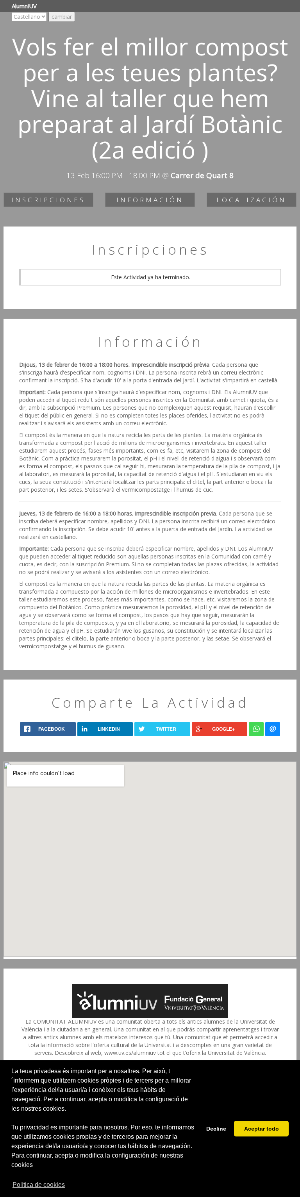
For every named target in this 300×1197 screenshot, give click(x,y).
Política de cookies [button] (38, 1184)
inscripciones (48, 199)
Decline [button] (216, 1129)
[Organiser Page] (150, 1000)
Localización (251, 199)
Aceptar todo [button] (261, 1129)
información (150, 199)
